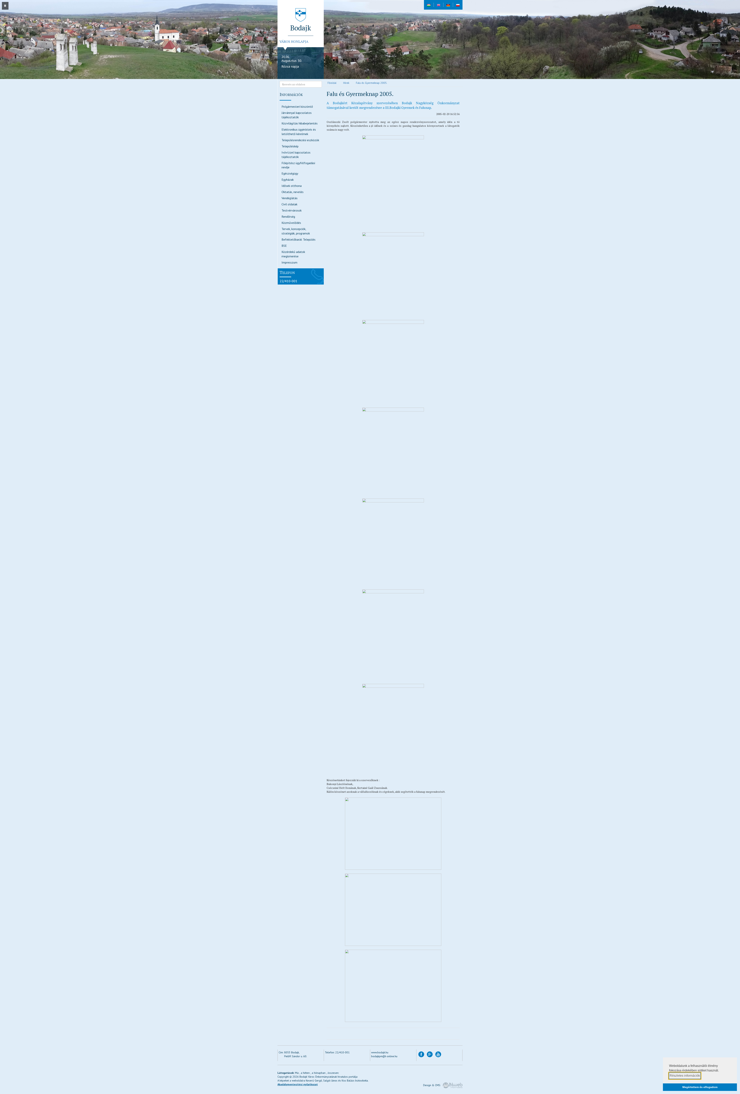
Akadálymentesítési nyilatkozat (298, 1084)
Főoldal (332, 83)
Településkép (290, 146)
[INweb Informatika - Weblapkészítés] (452, 1085)
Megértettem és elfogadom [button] (699, 1087)
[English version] (438, 5)
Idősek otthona (292, 186)
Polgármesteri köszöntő (297, 106)
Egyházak (288, 179)
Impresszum (289, 262)
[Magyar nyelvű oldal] (429, 5)
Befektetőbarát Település (298, 239)
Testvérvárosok (292, 210)
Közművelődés (291, 223)
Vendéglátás (290, 198)
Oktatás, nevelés (293, 192)
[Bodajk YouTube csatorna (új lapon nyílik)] (438, 1054)
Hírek (346, 83)
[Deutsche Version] (448, 5)
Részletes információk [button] (685, 1075)
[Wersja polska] (457, 5)
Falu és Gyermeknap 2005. (371, 83)
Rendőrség (288, 216)
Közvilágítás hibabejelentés (300, 123)
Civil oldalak (289, 204)
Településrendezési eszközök (300, 140)
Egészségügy (290, 173)
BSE (284, 246)
